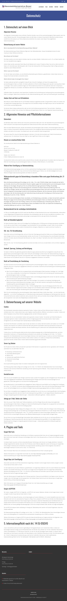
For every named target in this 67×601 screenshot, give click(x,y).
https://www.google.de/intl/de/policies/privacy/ (15, 485)
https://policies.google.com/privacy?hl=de (30, 455)
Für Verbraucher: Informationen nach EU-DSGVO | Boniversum (36, 537)
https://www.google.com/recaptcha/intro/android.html (39, 519)
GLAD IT (44, 597)
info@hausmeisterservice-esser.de (17, 1)
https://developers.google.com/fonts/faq (43, 454)
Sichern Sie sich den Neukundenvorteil (12, 583)
